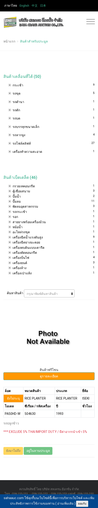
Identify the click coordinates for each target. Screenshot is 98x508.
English (24, 5)
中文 (35, 5)
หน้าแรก (9, 41)
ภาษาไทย (10, 5)
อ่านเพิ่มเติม (65, 503)
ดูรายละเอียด (49, 376)
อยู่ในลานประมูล (38, 450)
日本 (43, 5)
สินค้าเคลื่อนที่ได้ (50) (22, 76)
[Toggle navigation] (89, 21)
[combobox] (49, 293)
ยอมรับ (82, 503)
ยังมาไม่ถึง (13, 450)
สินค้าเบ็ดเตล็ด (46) (20, 177)
